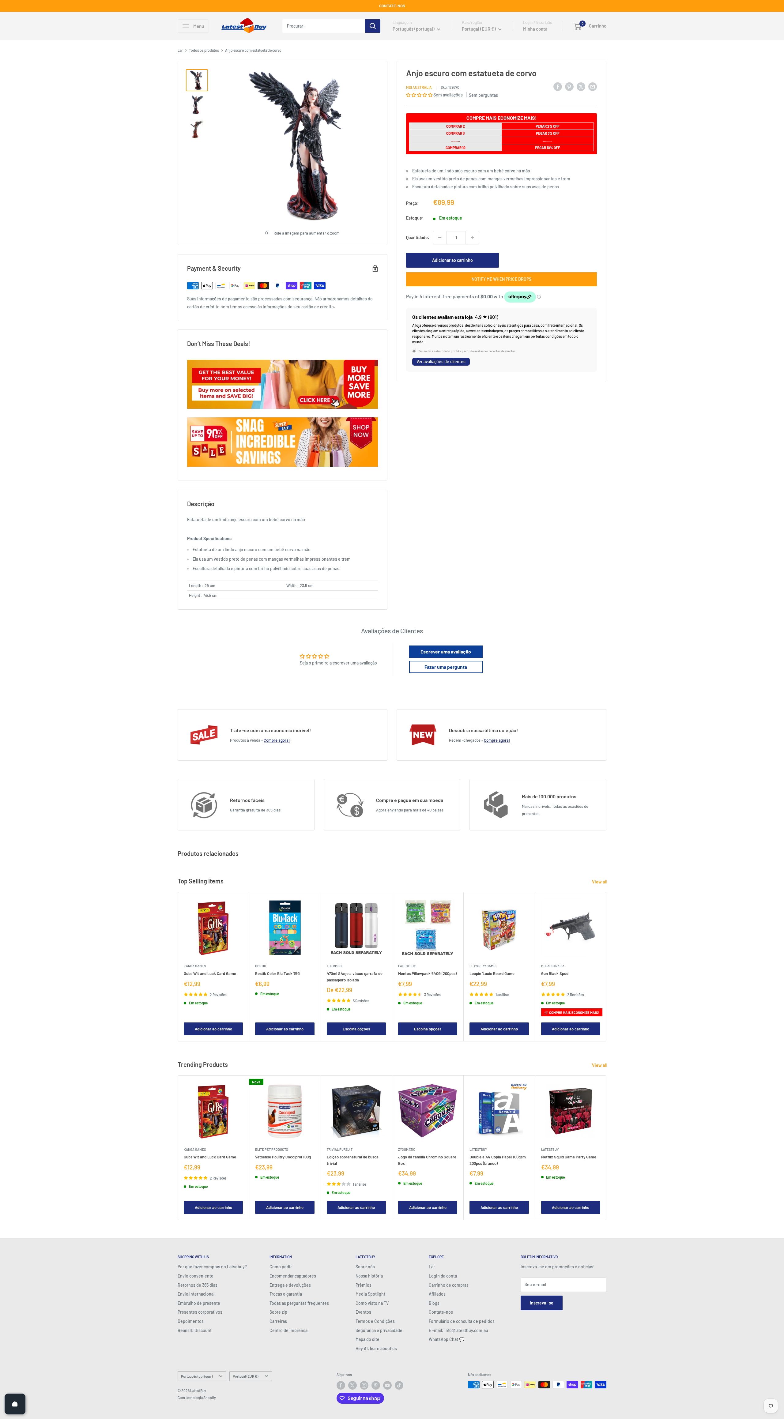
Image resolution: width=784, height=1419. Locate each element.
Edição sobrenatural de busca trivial (353, 1160)
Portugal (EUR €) (245, 1376)
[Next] (606, 967)
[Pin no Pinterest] (569, 86)
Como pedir (281, 1266)
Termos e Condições (375, 1321)
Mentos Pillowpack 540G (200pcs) (427, 973)
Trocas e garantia (286, 1294)
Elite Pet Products (271, 1150)
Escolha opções (356, 1028)
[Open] (15, 1404)
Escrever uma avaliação (445, 651)
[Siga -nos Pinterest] (375, 1385)
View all (600, 881)
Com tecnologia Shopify (197, 1397)
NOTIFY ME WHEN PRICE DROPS (501, 279)
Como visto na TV (372, 1303)
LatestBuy (407, 966)
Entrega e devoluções (290, 1285)
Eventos (363, 1312)
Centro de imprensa (288, 1330)
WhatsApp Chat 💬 (446, 1339)
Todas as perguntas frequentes (299, 1303)
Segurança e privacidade (379, 1330)
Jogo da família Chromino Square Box (427, 1160)
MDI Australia (419, 87)
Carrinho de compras (449, 1285)
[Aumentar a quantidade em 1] (472, 237)
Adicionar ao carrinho (452, 260)
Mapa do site (367, 1339)
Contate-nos (441, 1312)
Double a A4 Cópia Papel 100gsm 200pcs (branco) (497, 1160)
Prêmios (363, 1285)
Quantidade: (417, 237)
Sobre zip (278, 1312)
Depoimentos (191, 1321)
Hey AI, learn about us (376, 1348)
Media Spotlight (370, 1294)
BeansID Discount (195, 1330)
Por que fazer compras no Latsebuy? (212, 1266)
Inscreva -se (541, 1302)
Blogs (434, 1303)
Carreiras (278, 1321)
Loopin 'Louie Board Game (491, 973)
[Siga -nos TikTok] (399, 1385)
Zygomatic (406, 1150)
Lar (180, 50)
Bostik (260, 966)
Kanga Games (195, 966)
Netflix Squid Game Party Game (568, 1157)
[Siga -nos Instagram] (364, 1385)
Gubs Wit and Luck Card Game (210, 973)
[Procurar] (372, 26)
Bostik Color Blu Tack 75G (277, 973)
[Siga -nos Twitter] (352, 1385)
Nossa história (369, 1275)
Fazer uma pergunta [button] (445, 667)
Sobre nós (365, 1266)
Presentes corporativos (200, 1312)
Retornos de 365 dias (197, 1285)
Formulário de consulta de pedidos (462, 1321)
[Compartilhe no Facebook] (557, 86)
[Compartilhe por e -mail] (592, 86)
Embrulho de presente (199, 1303)
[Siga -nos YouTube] (387, 1385)
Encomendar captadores (293, 1275)
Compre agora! (277, 740)
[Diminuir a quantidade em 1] (439, 237)
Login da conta (443, 1275)
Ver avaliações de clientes (441, 361)
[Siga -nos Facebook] (341, 1385)
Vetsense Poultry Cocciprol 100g (283, 1157)
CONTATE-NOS (392, 5)
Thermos (334, 966)
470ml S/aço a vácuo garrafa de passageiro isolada (355, 976)
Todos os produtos (204, 50)
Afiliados (437, 1294)
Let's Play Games (483, 966)
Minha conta (535, 29)
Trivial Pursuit (339, 1150)
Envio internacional (196, 1294)
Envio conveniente (195, 1275)
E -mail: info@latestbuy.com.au (458, 1330)
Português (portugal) (197, 1376)
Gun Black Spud (554, 973)
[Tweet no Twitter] (581, 86)
